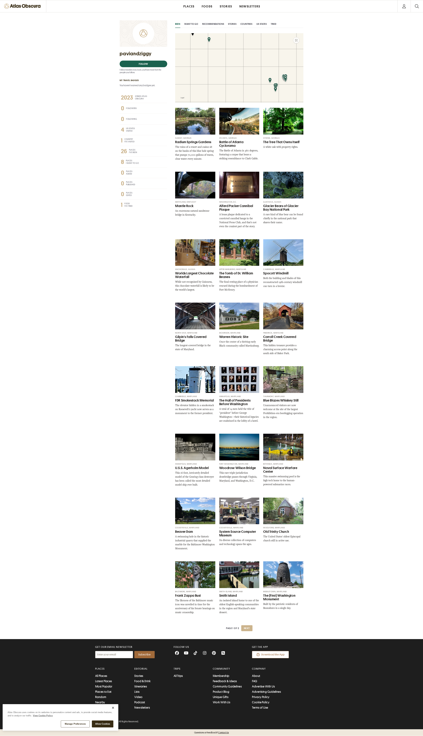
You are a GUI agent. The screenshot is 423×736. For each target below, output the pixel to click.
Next (247, 628)
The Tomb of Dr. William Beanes (236, 275)
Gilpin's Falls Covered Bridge (191, 338)
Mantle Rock (184, 206)
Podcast (139, 702)
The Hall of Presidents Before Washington (235, 402)
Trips (177, 668)
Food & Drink (142, 681)
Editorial (141, 668)
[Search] (417, 6)
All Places (101, 676)
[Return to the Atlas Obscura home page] (23, 6)
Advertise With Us (263, 686)
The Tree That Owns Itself (281, 142)
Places (100, 668)
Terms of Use (260, 707)
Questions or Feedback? (211, 732)
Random (100, 697)
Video (138, 697)
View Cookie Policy (43, 715)
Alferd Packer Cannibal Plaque (236, 207)
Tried (273, 24)
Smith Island (228, 595)
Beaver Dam (184, 531)
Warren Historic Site (234, 337)
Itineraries (140, 686)
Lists (136, 691)
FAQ (254, 681)
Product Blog (221, 691)
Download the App (273, 654)
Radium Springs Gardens (193, 142)
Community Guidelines (227, 686)
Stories (232, 24)
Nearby (100, 702)
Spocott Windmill (275, 273)
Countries (246, 24)
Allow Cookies (102, 724)
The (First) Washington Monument (279, 597)
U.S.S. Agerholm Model (192, 468)
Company (259, 668)
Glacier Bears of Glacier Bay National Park (280, 207)
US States (261, 24)
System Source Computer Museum (237, 533)
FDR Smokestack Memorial (194, 400)
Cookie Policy (260, 702)
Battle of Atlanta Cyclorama (231, 143)
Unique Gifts (220, 697)
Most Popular (103, 686)
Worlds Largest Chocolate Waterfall (194, 275)
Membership (221, 676)
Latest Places (103, 681)
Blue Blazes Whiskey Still (281, 400)
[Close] (113, 707)
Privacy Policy (260, 697)
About (256, 676)
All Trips (178, 676)
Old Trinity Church (276, 531)
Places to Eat (103, 691)
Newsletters (142, 707)
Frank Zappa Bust (188, 595)
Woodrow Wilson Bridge (237, 468)
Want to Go (191, 24)
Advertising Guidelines (266, 691)
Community (221, 668)
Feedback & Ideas (225, 681)
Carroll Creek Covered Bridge (279, 338)
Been (177, 24)
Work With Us (221, 702)
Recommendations (213, 24)
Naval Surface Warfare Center (280, 469)
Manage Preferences (75, 724)
